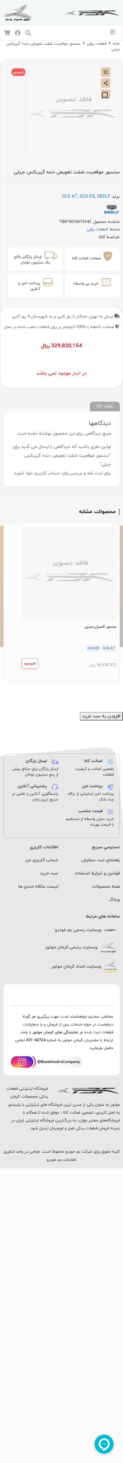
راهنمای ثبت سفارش (100, 860)
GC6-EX (87, 197)
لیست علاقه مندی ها (38, 887)
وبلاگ (114, 900)
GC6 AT (70, 197)
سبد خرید (49, 873)
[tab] (105, 406)
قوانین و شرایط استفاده (97, 873)
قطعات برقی (96, 44)
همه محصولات (106, 887)
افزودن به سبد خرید (101, 716)
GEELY (103, 197)
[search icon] (28, 33)
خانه (116, 44)
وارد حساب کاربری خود (47, 473)
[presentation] (65, 691)
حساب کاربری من (41, 860)
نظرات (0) (105, 406)
